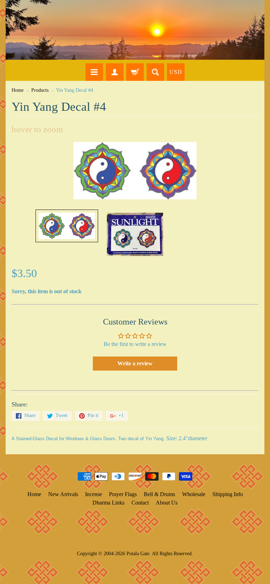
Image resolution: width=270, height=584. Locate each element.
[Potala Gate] (135, 30)
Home (18, 90)
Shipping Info (227, 494)
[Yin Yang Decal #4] (67, 226)
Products (40, 90)
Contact (140, 503)
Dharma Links (108, 503)
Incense (93, 494)
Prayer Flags (123, 494)
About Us (167, 503)
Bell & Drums (159, 494)
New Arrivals (63, 494)
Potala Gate (138, 553)
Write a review (135, 363)
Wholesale (193, 494)
